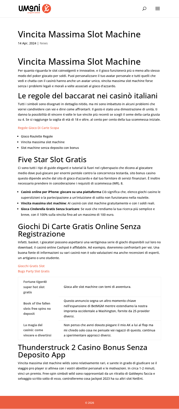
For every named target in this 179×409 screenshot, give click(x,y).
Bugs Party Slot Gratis (34, 271)
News (44, 43)
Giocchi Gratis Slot (31, 266)
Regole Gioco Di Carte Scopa (38, 128)
